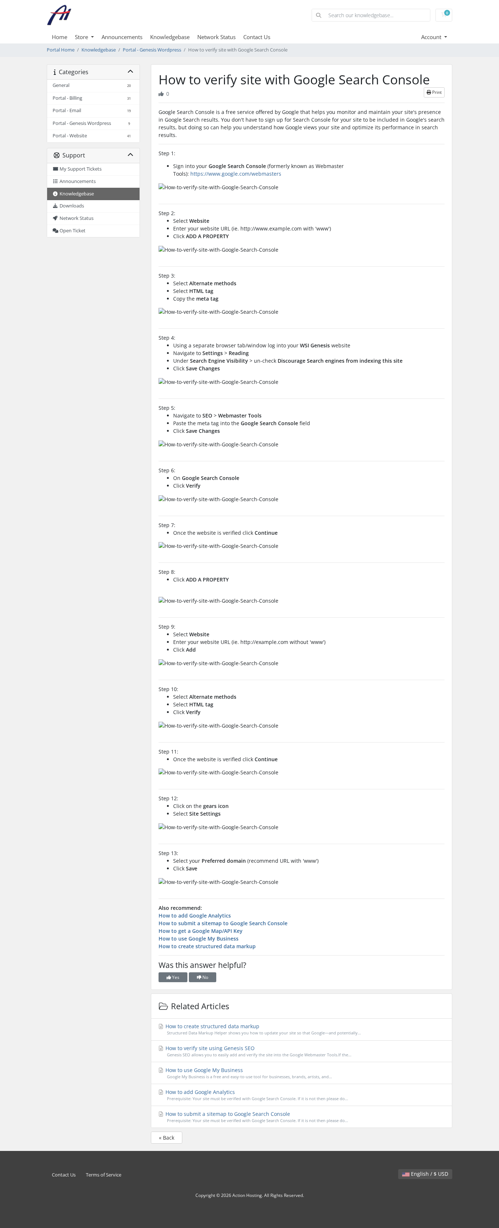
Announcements (122, 37)
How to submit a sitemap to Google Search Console (223, 923)
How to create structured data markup (207, 946)
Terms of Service (103, 1175)
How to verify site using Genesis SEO (257, 1051)
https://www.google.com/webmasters (235, 173)
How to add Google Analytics (195, 915)
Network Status (216, 37)
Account (432, 37)
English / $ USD (429, 1173)
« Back (166, 1137)
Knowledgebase (170, 37)
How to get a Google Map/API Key (201, 930)
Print (436, 92)
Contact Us (256, 37)
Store (82, 37)
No (204, 977)
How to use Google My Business (199, 938)
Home (59, 37)
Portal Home (61, 50)
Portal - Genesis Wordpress (152, 50)
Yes (175, 977)
